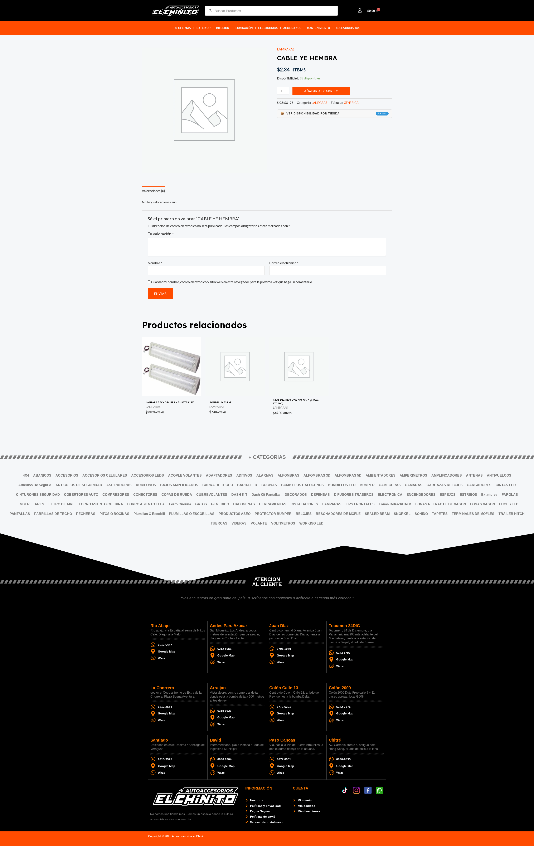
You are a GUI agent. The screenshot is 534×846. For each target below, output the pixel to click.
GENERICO (220, 504)
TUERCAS (219, 523)
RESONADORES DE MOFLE (338, 514)
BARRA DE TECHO (217, 485)
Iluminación (244, 28)
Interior (222, 28)
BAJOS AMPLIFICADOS (179, 485)
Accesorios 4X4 (347, 28)
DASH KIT (239, 494)
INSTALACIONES (304, 504)
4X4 (26, 475)
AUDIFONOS (146, 485)
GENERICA (351, 102)
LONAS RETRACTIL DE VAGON (440, 504)
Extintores (489, 494)
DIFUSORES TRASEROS (354, 494)
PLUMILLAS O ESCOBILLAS (191, 514)
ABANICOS (42, 475)
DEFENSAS (320, 494)
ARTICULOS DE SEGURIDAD (78, 485)
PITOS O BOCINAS (114, 514)
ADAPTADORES (219, 475)
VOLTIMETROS (283, 523)
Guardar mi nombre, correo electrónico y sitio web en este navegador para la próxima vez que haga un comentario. (232, 282)
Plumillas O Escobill (149, 514)
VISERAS (239, 523)
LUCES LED (509, 504)
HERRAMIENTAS (272, 504)
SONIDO (421, 514)
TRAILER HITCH (512, 514)
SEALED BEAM (377, 514)
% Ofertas (183, 28)
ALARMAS (264, 475)
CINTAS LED (506, 485)
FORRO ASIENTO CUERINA (101, 504)
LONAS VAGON (482, 504)
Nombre (155, 263)
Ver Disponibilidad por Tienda (334, 113)
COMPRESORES (115, 494)
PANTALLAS (20, 514)
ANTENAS (474, 475)
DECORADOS (296, 494)
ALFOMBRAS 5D (348, 475)
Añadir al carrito (321, 91)
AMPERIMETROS (413, 475)
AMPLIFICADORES (446, 475)
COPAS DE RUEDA (176, 494)
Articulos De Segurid (34, 485)
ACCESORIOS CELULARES (104, 475)
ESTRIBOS (468, 494)
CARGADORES (479, 485)
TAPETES (440, 514)
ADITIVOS (244, 475)
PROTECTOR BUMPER (273, 514)
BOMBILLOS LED (342, 485)
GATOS (201, 504)
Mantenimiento (318, 28)
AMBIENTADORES (380, 475)
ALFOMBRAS (288, 475)
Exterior (203, 28)
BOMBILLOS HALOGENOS (302, 485)
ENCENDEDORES (421, 494)
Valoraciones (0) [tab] (153, 191)
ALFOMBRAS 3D (317, 475)
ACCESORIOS (292, 28)
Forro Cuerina (180, 504)
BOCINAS (269, 485)
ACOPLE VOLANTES (185, 475)
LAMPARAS (286, 49)
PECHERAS (85, 514)
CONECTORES (145, 494)
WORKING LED (311, 523)
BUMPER (367, 485)
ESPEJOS (448, 494)
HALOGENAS (244, 504)
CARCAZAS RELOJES (445, 485)
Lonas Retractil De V (395, 504)
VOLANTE (259, 523)
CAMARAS (413, 485)
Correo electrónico (283, 263)
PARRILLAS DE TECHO (53, 514)
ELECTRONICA (268, 28)
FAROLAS (510, 494)
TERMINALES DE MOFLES (473, 514)
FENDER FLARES (29, 504)
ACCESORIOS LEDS (147, 475)
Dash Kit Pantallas (266, 494)
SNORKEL (402, 514)
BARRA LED (247, 485)
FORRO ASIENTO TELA (146, 504)
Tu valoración (161, 233)
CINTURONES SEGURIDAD (38, 494)
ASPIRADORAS (119, 485)
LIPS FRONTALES (360, 504)
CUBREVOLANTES (211, 494)
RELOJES (304, 514)
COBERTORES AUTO (81, 494)
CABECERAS (390, 485)
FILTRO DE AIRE (61, 504)
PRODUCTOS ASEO (235, 514)
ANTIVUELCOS (499, 475)
